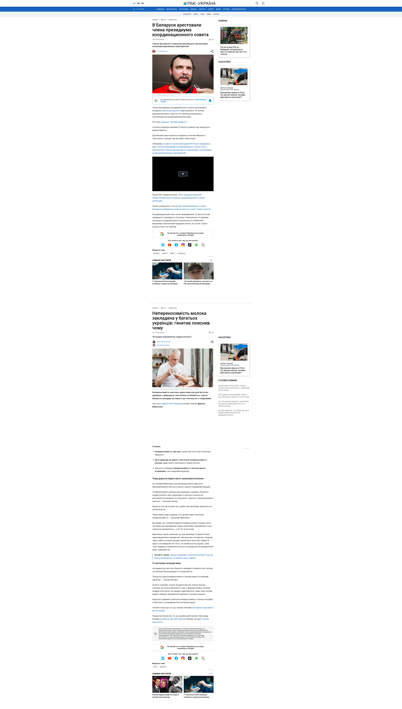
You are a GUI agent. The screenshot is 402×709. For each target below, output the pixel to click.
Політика (183, 9)
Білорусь (156, 253)
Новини (160, 9)
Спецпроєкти (239, 9)
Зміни (209, 14)
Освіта (196, 14)
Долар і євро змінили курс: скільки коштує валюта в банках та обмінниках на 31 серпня (234, 387)
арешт (172, 253)
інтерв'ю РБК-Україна (170, 403)
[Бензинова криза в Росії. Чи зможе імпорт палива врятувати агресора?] (234, 77)
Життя (202, 9)
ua (134, 3)
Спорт (211, 9)
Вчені (155, 667)
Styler (226, 9)
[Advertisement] (183, 425)
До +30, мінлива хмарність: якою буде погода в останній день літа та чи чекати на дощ (233, 403)
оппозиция (181, 253)
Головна (155, 20)
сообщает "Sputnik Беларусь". (173, 122)
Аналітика (171, 9)
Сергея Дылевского (171, 110)
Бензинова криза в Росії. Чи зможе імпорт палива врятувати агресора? (232, 94)
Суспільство (187, 14)
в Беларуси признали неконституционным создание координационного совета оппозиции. (178, 198)
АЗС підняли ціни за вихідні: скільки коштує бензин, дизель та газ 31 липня (233, 395)
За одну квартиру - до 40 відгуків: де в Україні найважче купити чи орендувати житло (233, 412)
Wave (218, 9)
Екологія (216, 14)
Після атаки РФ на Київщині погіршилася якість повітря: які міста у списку (233, 50)
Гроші (202, 14)
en (138, 3)
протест (165, 253)
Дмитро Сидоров (226, 88)
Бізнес (194, 9)
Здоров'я (163, 667)
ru (143, 3)
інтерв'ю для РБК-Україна (173, 619)
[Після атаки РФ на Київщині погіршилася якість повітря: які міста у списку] (234, 35)
